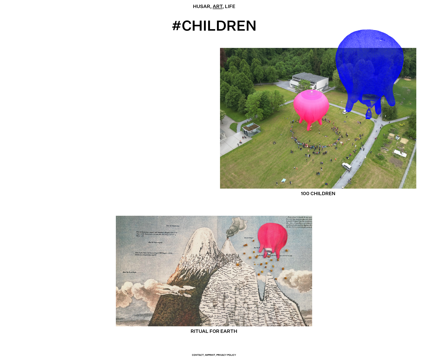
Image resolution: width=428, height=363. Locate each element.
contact (198, 354)
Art (217, 6)
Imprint (210, 354)
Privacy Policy (226, 354)
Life (230, 6)
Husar (201, 6)
